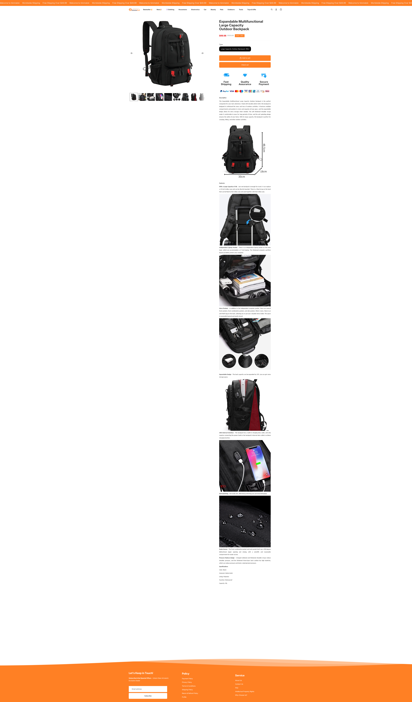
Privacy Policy (187, 682)
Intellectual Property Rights (244, 691)
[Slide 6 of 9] (177, 97)
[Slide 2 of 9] (142, 97)
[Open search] (271, 9)
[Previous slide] (131, 53)
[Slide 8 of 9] (194, 97)
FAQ (236, 688)
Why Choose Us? (241, 695)
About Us (238, 680)
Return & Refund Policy (190, 693)
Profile (184, 697)
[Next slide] (203, 53)
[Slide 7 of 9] (185, 97)
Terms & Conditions (188, 686)
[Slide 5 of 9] (168, 97)
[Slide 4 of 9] (159, 97)
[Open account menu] (276, 9)
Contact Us (239, 684)
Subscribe (147, 696)
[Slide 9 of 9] (202, 97)
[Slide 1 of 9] (134, 97)
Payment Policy (187, 678)
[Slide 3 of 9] (151, 97)
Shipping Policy (187, 690)
